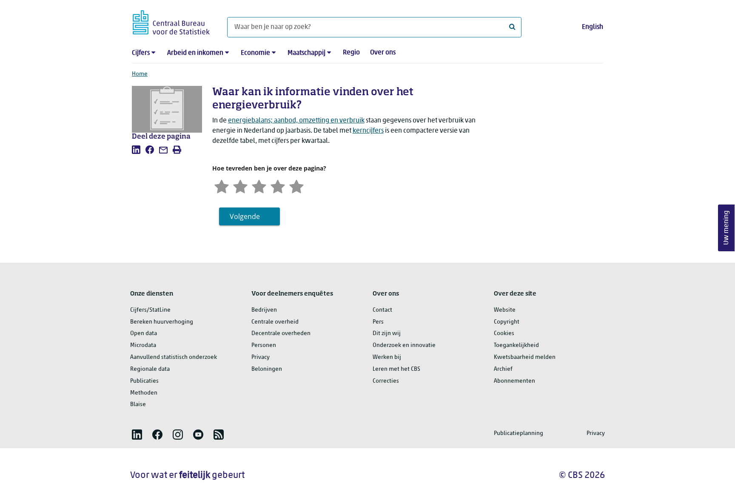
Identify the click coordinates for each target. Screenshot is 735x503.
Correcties (386, 381)
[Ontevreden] (240, 185)
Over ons (383, 52)
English (592, 27)
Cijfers (141, 53)
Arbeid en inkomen (195, 53)
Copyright (506, 322)
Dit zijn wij (387, 333)
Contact (382, 310)
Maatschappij (306, 53)
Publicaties (144, 381)
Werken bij (387, 357)
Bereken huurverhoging (161, 322)
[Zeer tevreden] (296, 185)
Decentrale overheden (281, 333)
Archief (503, 369)
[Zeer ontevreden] (221, 185)
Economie (255, 53)
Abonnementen (514, 381)
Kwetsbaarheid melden (525, 357)
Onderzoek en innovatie (404, 345)
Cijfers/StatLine (150, 310)
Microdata (143, 345)
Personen (263, 345)
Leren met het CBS (396, 369)
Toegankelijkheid (516, 345)
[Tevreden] (277, 185)
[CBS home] (171, 21)
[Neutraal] (259, 185)
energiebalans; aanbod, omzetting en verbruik (296, 120)
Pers (378, 322)
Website (505, 310)
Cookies (504, 333)
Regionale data (150, 369)
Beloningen (266, 369)
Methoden (143, 393)
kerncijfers (368, 131)
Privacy (260, 357)
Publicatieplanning (518, 433)
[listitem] (136, 150)
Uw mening (726, 227)
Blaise (138, 404)
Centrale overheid (275, 322)
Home (140, 74)
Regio (351, 52)
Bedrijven (264, 310)
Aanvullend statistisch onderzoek (173, 357)
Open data (143, 333)
